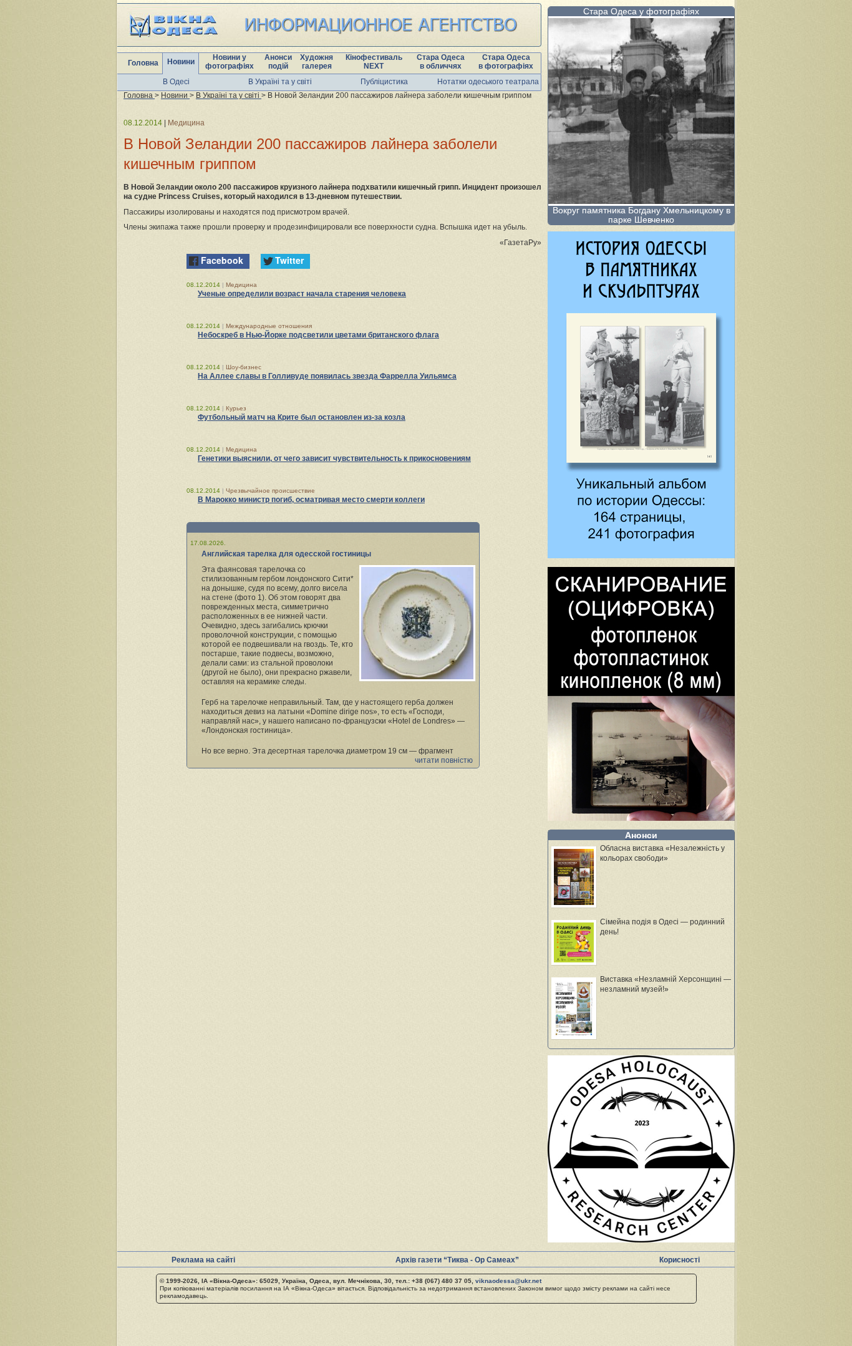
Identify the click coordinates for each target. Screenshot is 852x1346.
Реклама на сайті (203, 1260)
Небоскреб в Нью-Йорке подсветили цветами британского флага (318, 335)
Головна (143, 63)
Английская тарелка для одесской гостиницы (286, 554)
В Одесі (176, 81)
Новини (181, 61)
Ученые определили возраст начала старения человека (302, 293)
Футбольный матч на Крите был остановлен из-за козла (301, 417)
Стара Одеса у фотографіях (641, 11)
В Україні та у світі (280, 81)
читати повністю (444, 760)
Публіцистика (384, 81)
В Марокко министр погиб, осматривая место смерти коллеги (311, 499)
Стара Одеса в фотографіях (505, 61)
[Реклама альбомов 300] (641, 555)
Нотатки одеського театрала (488, 81)
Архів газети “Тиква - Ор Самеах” (457, 1260)
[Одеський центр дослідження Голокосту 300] (641, 1239)
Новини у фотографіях (229, 61)
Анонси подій (278, 61)
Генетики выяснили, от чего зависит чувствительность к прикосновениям (334, 458)
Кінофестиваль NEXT (374, 61)
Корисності (679, 1260)
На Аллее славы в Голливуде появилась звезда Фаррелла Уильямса (327, 376)
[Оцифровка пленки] (641, 817)
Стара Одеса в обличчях (441, 61)
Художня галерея (316, 61)
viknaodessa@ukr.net (508, 1280)
